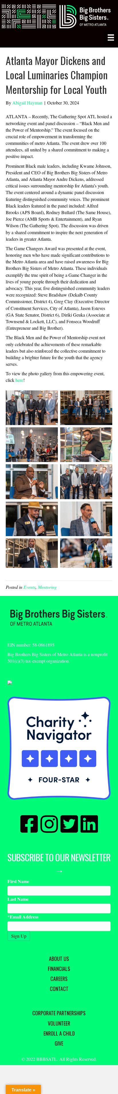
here (19, 380)
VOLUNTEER (59, 1023)
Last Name (18, 899)
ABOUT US (59, 958)
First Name (18, 881)
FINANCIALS (59, 968)
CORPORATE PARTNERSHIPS (59, 1013)
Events (29, 587)
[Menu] (111, 37)
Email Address (24, 916)
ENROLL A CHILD (59, 1033)
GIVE (59, 1043)
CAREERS (59, 978)
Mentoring (47, 587)
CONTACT (59, 988)
